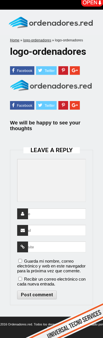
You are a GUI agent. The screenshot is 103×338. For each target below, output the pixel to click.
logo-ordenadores (37, 40)
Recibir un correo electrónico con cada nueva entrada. (51, 281)
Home (14, 40)
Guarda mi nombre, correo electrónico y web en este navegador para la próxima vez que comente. (51, 266)
